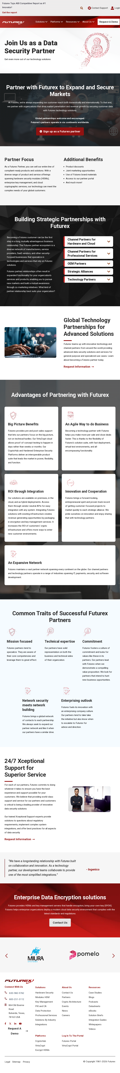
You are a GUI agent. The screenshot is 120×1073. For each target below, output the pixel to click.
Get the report (9, 12)
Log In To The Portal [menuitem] (72, 1035)
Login (117, 8)
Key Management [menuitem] (44, 1001)
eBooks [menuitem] (92, 1010)
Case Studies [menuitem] (95, 992)
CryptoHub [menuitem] (40, 1041)
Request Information (77, 366)
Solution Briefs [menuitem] (96, 1015)
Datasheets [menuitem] (94, 1006)
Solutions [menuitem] (40, 987)
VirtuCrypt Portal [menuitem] (70, 1045)
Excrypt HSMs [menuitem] (42, 1050)
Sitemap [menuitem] (16, 1061)
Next (113, 954)
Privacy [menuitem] (26, 1061)
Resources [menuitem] (94, 987)
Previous (6, 954)
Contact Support (99, 8)
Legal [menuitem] (7, 1061)
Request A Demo (108, 21)
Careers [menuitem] (66, 1015)
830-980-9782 (16, 993)
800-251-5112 (16, 999)
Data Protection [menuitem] (43, 1010)
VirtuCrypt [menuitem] (40, 1045)
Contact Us (60, 922)
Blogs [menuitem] (91, 997)
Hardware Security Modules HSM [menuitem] (44, 995)
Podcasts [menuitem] (93, 1001)
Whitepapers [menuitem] (95, 1024)
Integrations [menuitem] (41, 1024)
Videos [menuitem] (92, 1029)
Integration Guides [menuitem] (98, 1020)
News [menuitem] (65, 1010)
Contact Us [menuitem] (67, 992)
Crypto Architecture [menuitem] (71, 1001)
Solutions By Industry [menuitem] (45, 1020)
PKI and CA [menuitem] (40, 1006)
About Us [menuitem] (67, 987)
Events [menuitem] (65, 1006)
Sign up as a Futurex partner (61, 131)
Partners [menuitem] (66, 997)
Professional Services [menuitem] (46, 1015)
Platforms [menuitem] (40, 1035)
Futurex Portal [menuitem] (69, 1041)
